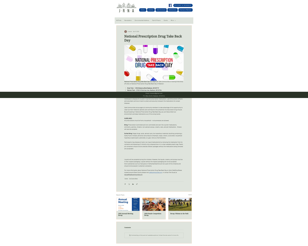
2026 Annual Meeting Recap (125, 214)
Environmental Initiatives (142, 20)
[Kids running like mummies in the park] (180, 204)
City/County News (133, 178)
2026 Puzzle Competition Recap (152, 214)
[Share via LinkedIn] (133, 184)
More (172, 20)
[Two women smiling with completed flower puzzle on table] (154, 204)
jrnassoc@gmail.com (156, 93)
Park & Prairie (156, 20)
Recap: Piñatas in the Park (179, 213)
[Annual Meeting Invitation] (128, 204)
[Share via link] (137, 184)
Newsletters (128, 20)
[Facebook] (170, 5)
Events (166, 20)
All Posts (118, 20)
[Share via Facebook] (125, 184)
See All (190, 195)
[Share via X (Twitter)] (129, 184)
